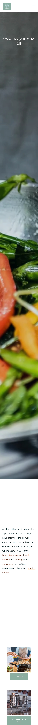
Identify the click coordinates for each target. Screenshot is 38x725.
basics (5, 555)
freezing (19, 559)
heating (6, 559)
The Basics (19, 676)
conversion (7, 564)
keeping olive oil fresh (19, 555)
